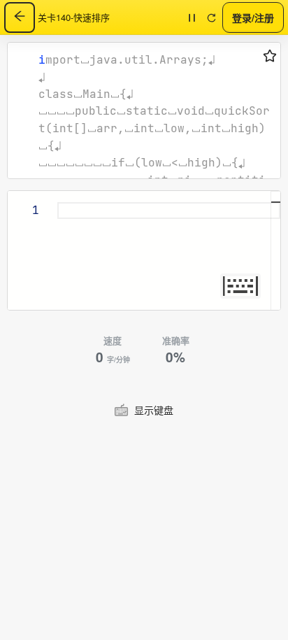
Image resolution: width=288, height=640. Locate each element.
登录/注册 (253, 17)
